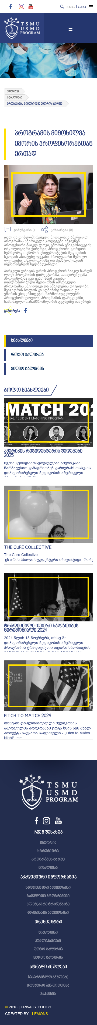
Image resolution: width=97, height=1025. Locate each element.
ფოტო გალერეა (27, 355)
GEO (82, 7)
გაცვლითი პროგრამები (48, 896)
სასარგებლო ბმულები (48, 977)
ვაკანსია (48, 994)
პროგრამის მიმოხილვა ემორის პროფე (35, 103)
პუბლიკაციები (48, 941)
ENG (71, 7)
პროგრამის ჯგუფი (48, 860)
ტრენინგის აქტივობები (48, 913)
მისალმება (48, 868)
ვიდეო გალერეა (27, 369)
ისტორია (48, 843)
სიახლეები (22, 341)
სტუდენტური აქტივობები (48, 888)
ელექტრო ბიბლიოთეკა (48, 986)
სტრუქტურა (48, 851)
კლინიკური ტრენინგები (48, 904)
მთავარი (13, 91)
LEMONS (40, 1013)
